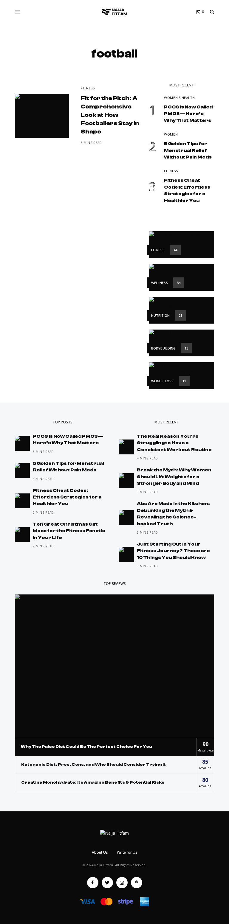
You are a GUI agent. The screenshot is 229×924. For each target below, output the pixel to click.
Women (171, 134)
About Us (100, 852)
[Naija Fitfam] (114, 12)
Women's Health (179, 97)
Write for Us (127, 852)
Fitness (88, 88)
